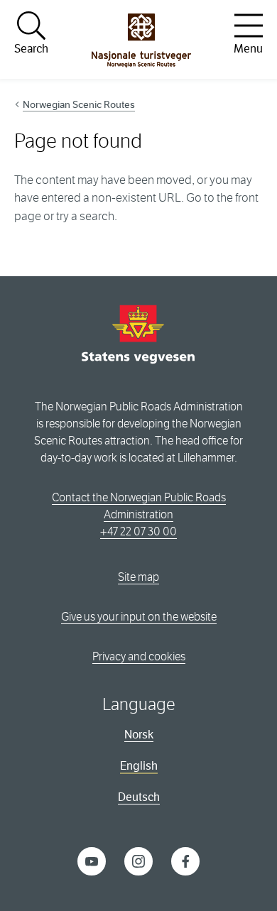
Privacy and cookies (138, 656)
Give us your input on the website (139, 616)
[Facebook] (185, 860)
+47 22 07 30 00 (138, 531)
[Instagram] (138, 860)
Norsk (138, 734)
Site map (138, 577)
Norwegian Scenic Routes (79, 104)
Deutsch (139, 797)
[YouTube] (91, 860)
